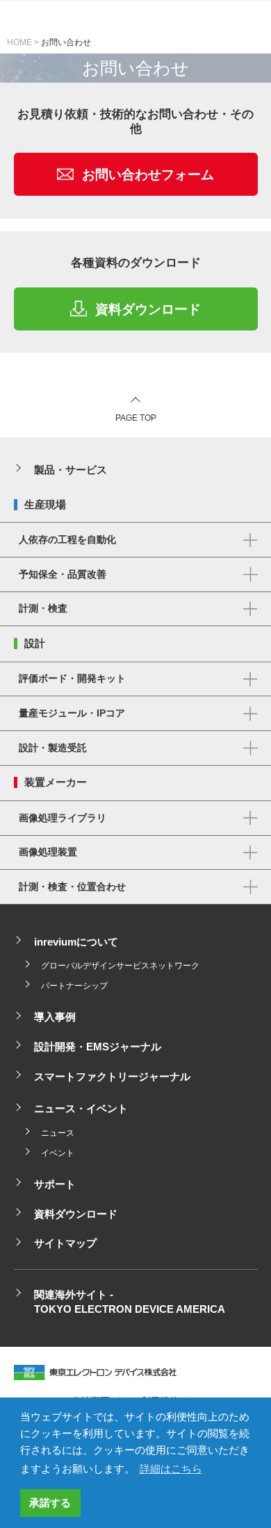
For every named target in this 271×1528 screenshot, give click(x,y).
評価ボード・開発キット (72, 678)
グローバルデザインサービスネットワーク (120, 966)
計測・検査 (43, 608)
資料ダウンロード (148, 308)
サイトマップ (65, 1243)
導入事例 (55, 1017)
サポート (55, 1184)
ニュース (57, 1133)
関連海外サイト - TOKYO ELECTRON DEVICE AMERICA (129, 1302)
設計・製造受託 (53, 748)
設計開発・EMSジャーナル (97, 1046)
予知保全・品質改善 (62, 574)
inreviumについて (76, 942)
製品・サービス (70, 470)
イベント (57, 1153)
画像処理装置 (48, 852)
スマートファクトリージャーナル (112, 1076)
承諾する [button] (50, 1503)
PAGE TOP (135, 418)
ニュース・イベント (81, 1108)
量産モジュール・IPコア (72, 713)
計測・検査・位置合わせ (72, 887)
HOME (19, 42)
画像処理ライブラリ (62, 818)
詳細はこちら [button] (171, 1469)
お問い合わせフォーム (148, 174)
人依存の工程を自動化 (67, 540)
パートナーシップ (74, 986)
